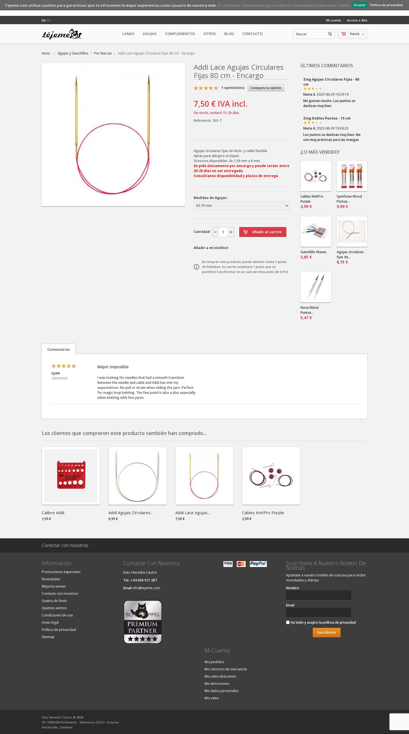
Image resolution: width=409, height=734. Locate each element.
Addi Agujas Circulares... (131, 512)
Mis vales (211, 698)
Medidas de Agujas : (211, 197)
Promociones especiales (61, 571)
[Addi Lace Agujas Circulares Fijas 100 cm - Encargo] (204, 503)
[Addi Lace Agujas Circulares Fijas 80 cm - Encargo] (113, 201)
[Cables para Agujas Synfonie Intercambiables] (315, 176)
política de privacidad (339, 622)
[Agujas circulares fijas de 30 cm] (352, 231)
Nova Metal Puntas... (309, 312)
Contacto (252, 33)
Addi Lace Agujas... (192, 512)
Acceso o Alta (357, 20)
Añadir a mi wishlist (211, 247)
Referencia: (203, 120)
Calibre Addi (53, 512)
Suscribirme (326, 632)
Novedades (51, 579)
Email (290, 605)
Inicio (46, 53)
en (44, 20)
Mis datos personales (221, 690)
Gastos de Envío (54, 600)
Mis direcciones (216, 683)
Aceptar (360, 5)
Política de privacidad (386, 5)
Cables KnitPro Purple (311, 201)
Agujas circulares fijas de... (350, 257)
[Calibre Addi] (71, 503)
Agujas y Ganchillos (73, 53)
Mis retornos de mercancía (225, 669)
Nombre (292, 588)
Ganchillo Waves (313, 255)
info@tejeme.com (146, 588)
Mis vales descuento (220, 676)
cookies (48, 5)
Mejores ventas (54, 586)
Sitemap (48, 637)
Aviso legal (50, 622)
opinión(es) (232, 87)
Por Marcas (103, 53)
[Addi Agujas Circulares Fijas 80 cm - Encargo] (138, 503)
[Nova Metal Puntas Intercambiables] (315, 287)
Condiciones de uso (57, 615)
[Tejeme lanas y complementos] (64, 34)
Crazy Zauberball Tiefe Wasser (330, 135)
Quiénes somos (54, 608)
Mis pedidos (214, 662)
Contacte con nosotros (60, 593)
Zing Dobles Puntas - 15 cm (327, 96)
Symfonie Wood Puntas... (349, 201)
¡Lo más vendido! (319, 152)
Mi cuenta (333, 20)
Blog (229, 33)
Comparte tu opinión (266, 87)
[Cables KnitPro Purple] (271, 503)
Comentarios (58, 349)
